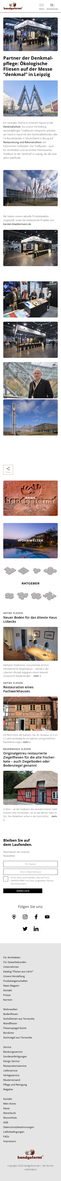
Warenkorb (9, 1113)
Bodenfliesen (10, 1014)
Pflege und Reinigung (15, 1084)
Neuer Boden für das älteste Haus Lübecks (30, 619)
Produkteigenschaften (15, 980)
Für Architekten (11, 957)
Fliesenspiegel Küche (14, 1028)
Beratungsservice (12, 1051)
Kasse (6, 1108)
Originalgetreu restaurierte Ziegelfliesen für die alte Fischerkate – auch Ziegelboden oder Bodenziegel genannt (29, 759)
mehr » (37, 675)
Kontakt (7, 990)
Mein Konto (9, 1103)
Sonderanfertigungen (15, 1056)
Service (7, 1047)
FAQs (6, 1136)
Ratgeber (8, 1089)
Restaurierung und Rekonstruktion (22, 142)
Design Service (11, 1061)
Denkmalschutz (11, 126)
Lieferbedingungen (13, 1131)
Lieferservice (10, 1070)
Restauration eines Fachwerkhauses (18, 689)
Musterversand (11, 1079)
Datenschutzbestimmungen (18, 1127)
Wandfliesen (10, 1023)
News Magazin (11, 985)
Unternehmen (11, 966)
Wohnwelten (10, 1009)
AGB (5, 1122)
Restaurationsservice (14, 1065)
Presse (7, 995)
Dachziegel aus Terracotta (17, 1037)
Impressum (9, 1141)
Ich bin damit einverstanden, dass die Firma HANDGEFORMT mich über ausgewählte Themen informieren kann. (32, 880)
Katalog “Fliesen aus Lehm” (18, 971)
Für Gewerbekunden (14, 962)
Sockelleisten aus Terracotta (18, 1018)
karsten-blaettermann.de (17, 224)
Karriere (7, 999)
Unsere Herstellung (14, 976)
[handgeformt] (13, 6)
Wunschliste (10, 1117)
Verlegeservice (11, 1075)
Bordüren (8, 1032)
